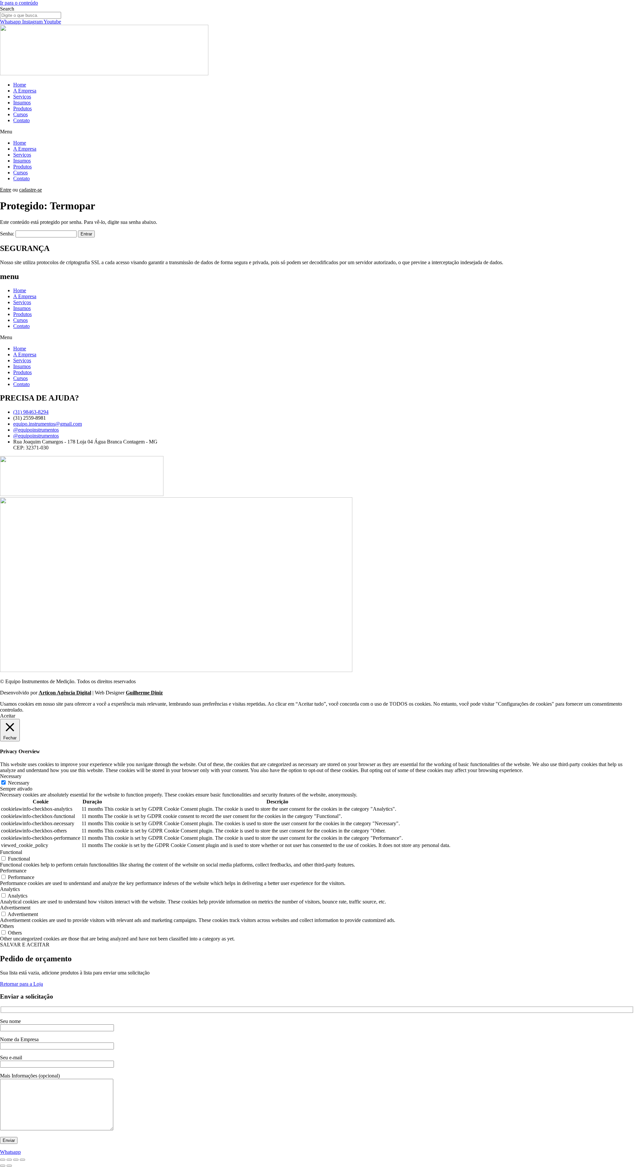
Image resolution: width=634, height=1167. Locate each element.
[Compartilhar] (15, 1160)
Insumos (22, 102)
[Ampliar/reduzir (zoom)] (2, 1160)
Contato (21, 120)
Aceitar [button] (7, 716)
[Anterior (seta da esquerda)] (2, 1166)
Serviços (22, 96)
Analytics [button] (10, 889)
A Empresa (24, 90)
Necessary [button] (10, 776)
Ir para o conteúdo (19, 3)
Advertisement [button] (15, 907)
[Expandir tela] (9, 1160)
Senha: (8, 233)
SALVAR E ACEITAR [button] (25, 944)
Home (19, 85)
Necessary (18, 783)
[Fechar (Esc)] (22, 1160)
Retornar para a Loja (21, 984)
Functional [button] (11, 852)
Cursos (20, 114)
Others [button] (7, 926)
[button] (317, 132)
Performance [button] (13, 870)
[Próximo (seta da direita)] (9, 1166)
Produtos (22, 108)
